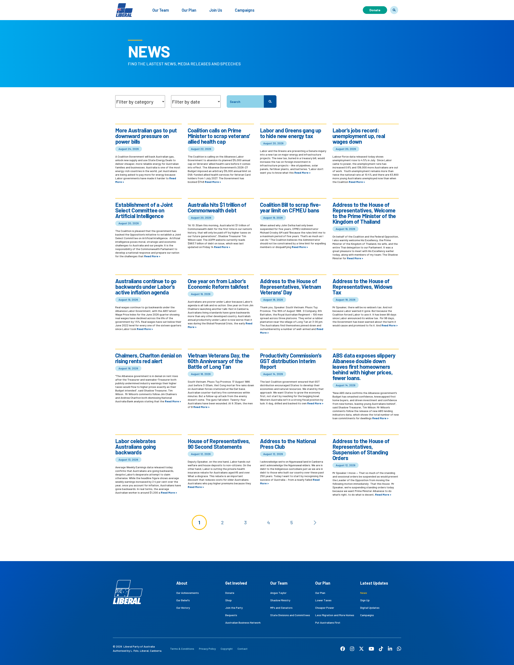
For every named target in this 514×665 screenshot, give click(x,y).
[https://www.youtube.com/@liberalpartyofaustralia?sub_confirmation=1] (371, 649)
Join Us (215, 10)
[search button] (270, 101)
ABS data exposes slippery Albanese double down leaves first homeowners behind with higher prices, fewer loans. (364, 366)
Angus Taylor (278, 592)
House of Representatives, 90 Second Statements (219, 444)
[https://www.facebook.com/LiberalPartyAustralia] (342, 649)
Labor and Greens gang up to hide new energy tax (290, 133)
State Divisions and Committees (290, 615)
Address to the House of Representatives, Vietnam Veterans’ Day (290, 287)
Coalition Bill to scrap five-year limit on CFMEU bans (290, 207)
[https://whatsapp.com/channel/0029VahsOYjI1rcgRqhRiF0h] (399, 649)
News (363, 592)
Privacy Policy (207, 648)
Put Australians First (327, 622)
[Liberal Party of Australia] (124, 7)
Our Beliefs (183, 600)
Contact (243, 648)
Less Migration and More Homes (334, 615)
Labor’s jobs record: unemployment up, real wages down (358, 136)
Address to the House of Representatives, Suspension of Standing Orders (361, 449)
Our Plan (189, 10)
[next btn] (314, 522)
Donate (374, 10)
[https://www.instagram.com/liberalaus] (352, 649)
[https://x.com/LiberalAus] (361, 649)
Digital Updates (369, 607)
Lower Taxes (323, 600)
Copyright (227, 648)
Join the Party (234, 607)
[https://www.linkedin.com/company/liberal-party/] (390, 649)
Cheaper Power (324, 607)
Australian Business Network (243, 622)
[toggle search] (394, 10)
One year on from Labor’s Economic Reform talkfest (218, 284)
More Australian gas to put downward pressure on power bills (146, 136)
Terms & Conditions (182, 648)
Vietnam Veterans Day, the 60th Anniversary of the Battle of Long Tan (219, 361)
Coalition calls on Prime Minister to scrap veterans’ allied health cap (219, 136)
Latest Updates (374, 583)
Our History (183, 607)
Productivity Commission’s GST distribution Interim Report (290, 361)
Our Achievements (187, 592)
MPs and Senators (281, 607)
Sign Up (365, 600)
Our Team (160, 10)
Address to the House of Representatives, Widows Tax (362, 287)
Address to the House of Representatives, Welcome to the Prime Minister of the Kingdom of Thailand (364, 213)
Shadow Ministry (280, 600)
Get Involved (236, 583)
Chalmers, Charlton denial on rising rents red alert (148, 358)
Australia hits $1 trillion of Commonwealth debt (217, 207)
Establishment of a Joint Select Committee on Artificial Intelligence (144, 210)
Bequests (231, 615)
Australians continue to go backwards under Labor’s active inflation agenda (145, 287)
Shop (228, 600)
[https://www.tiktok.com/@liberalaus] (381, 649)
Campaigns (244, 10)
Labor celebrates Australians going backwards (135, 447)
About (181, 583)
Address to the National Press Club (288, 444)
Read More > (213, 181)
